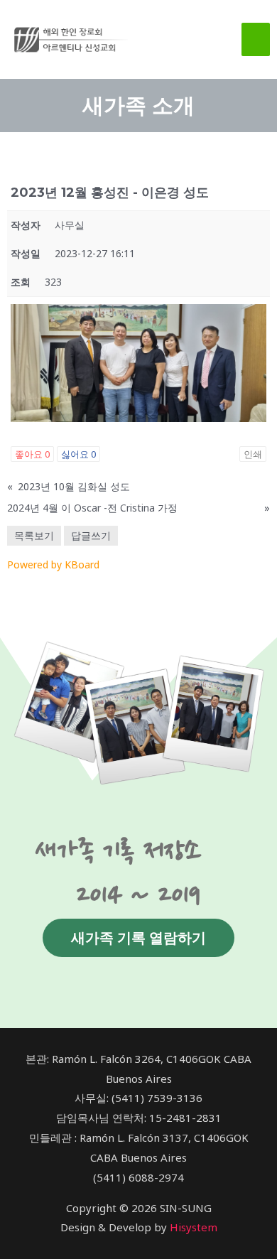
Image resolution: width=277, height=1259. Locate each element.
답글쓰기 (91, 535)
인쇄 (253, 454)
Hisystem (193, 1227)
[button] (138, 938)
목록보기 (34, 535)
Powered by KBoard (53, 564)
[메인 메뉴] (256, 39)
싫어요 (78, 454)
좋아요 (32, 454)
